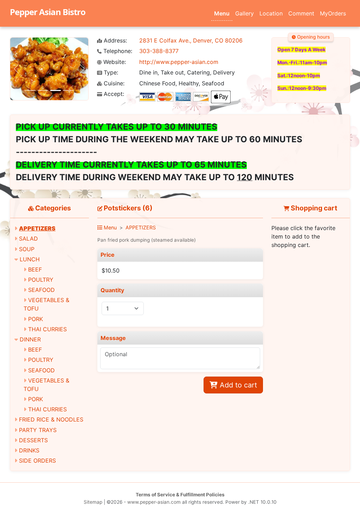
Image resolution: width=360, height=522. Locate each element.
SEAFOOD (41, 289)
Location (271, 13)
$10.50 (111, 270)
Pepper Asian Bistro (47, 12)
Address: (114, 40)
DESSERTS (33, 440)
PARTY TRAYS (38, 429)
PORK (35, 318)
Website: (114, 62)
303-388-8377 (159, 50)
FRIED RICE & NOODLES (51, 419)
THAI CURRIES (47, 329)
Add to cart (237, 385)
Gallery (244, 13)
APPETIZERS (37, 228)
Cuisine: (113, 83)
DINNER (30, 339)
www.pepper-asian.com (154, 502)
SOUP (26, 249)
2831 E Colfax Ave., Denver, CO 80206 (191, 40)
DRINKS (29, 450)
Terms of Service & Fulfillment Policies (180, 494)
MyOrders (333, 13)
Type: (110, 72)
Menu (222, 13)
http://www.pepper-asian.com (178, 61)
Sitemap (93, 502)
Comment (301, 13)
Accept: (113, 94)
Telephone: (117, 51)
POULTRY (40, 279)
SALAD (28, 238)
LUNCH (30, 259)
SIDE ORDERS (37, 460)
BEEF (35, 269)
